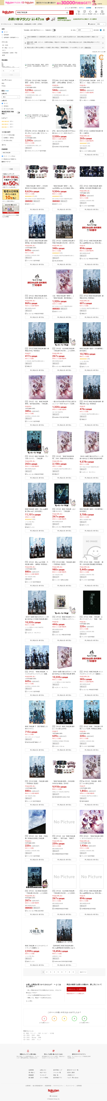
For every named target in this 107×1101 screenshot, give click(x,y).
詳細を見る (88, 47)
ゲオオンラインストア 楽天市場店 (36, 100)
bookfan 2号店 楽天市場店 (61, 146)
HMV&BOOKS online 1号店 (62, 797)
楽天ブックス (30, 204)
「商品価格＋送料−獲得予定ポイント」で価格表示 (37, 30)
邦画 (38, 1035)
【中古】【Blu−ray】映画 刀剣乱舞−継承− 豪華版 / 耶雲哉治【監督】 (36, 564)
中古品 (3, 86)
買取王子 (84, 313)
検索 (11, 75)
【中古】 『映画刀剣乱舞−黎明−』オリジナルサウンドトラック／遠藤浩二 (91, 838)
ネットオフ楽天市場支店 (34, 582)
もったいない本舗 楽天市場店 (90, 258)
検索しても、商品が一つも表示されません (39, 997)
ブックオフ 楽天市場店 (88, 206)
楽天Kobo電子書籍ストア (34, 742)
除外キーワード (6, 161)
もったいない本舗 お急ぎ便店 (35, 911)
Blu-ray (34, 1037)
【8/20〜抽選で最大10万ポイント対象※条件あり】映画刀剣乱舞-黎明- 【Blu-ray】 (64, 674)
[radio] (2, 32)
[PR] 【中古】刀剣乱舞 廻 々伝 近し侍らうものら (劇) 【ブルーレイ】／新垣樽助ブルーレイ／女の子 (37, 133)
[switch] (18, 112)
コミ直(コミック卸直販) (88, 100)
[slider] (2, 67)
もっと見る (29, 1001)
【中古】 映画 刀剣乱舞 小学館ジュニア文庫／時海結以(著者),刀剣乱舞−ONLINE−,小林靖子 (91, 729)
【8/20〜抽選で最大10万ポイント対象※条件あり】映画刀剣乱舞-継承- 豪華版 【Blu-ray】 (37, 619)
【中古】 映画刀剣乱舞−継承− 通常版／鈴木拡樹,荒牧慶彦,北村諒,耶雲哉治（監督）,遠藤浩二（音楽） (37, 243)
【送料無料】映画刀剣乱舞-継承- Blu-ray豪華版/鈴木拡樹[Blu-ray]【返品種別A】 (64, 948)
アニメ (39, 1039)
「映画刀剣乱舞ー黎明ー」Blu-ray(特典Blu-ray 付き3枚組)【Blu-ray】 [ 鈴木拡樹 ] (63, 188)
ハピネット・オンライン (88, 472)
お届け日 (4, 100)
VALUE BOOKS (58, 261)
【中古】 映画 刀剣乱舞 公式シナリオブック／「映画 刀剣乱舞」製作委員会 (91, 619)
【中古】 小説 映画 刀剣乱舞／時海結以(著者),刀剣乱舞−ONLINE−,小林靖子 (36, 838)
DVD (33, 1035)
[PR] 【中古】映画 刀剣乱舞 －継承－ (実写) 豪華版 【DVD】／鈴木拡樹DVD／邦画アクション (64, 83)
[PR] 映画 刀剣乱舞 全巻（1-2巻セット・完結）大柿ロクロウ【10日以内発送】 (92, 83)
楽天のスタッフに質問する (76, 989)
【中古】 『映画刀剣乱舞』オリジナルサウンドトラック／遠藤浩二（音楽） (36, 674)
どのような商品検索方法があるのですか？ (39, 995)
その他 (52, 1033)
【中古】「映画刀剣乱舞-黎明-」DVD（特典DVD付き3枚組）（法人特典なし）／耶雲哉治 (63, 458)
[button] (99, 8)
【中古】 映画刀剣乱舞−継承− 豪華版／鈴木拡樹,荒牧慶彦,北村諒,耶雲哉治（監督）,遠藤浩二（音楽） (92, 188)
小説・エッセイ (42, 1033)
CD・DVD (26, 1035)
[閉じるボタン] (103, 38)
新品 (3, 83)
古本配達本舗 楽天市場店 (61, 854)
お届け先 (4, 93)
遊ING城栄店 (85, 801)
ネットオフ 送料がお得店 (89, 151)
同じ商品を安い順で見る (92, 154)
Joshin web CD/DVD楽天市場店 (63, 961)
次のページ (83, 972)
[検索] (71, 12)
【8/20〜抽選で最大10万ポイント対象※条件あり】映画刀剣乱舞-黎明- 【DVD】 (91, 458)
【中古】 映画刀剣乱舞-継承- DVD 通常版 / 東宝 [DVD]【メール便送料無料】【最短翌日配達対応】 (37, 298)
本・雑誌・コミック (29, 1033)
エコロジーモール (59, 746)
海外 (7, 91)
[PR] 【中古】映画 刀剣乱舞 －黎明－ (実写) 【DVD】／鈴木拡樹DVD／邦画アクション (37, 83)
